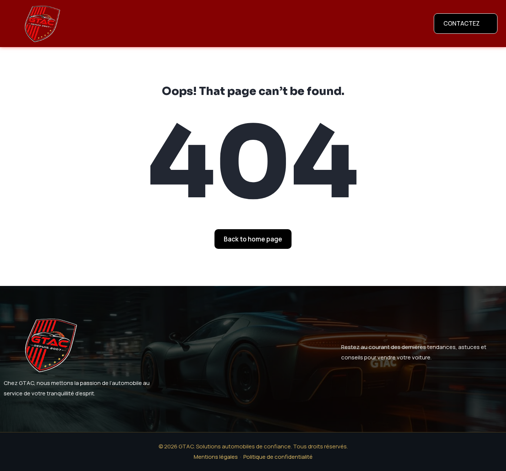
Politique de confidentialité (263, 460)
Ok (216, 460)
